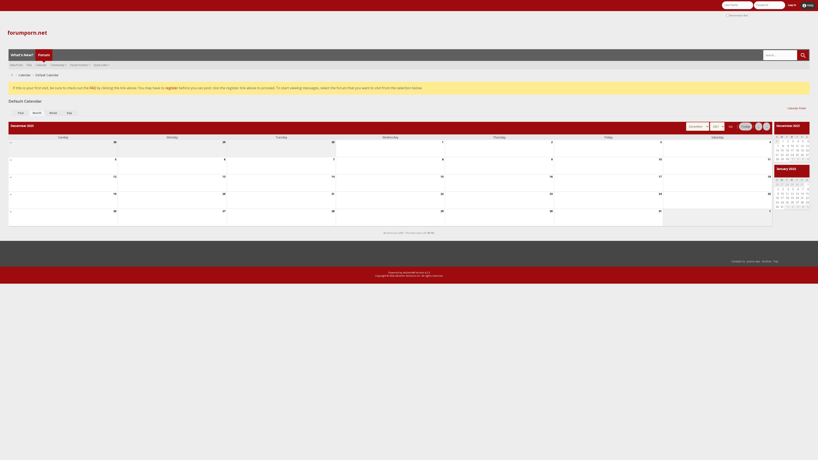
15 (442, 176)
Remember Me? (738, 15)
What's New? (22, 55)
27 (223, 211)
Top (775, 261)
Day (69, 113)
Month (37, 113)
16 (551, 176)
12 (114, 176)
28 (114, 142)
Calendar (41, 65)
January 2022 (786, 169)
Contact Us (738, 261)
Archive (767, 261)
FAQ (29, 65)
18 (769, 176)
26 (114, 211)
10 (660, 159)
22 (442, 194)
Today (745, 126)
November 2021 (788, 126)
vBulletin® (409, 272)
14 (332, 176)
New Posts (16, 65)
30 (332, 142)
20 (223, 194)
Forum (44, 55)
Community (57, 65)
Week (53, 113)
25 (769, 194)
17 (660, 176)
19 (114, 194)
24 (660, 194)
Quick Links (100, 65)
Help (808, 5)
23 (551, 194)
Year (21, 113)
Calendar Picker (796, 108)
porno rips (753, 261)
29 (223, 142)
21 (332, 194)
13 (223, 176)
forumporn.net (27, 32)
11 (769, 159)
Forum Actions (79, 65)
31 (660, 211)
